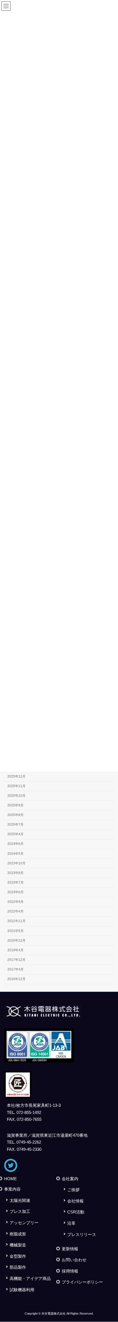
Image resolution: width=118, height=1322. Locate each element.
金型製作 (18, 1256)
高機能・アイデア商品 (30, 1278)
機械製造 (18, 1245)
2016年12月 (16, 979)
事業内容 (12, 1189)
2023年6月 (15, 892)
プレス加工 (20, 1211)
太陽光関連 (20, 1200)
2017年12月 (16, 960)
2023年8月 (15, 873)
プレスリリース (81, 1234)
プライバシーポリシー (82, 1282)
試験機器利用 (22, 1289)
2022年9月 (15, 902)
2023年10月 (16, 863)
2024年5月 (15, 853)
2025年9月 (15, 805)
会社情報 (75, 1201)
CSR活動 (75, 1212)
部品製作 (18, 1267)
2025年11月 (16, 786)
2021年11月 (16, 921)
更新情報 (70, 1248)
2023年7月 (15, 882)
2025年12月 (16, 776)
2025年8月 (15, 815)
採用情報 (70, 1271)
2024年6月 (15, 844)
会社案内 (70, 1178)
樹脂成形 (18, 1234)
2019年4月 (15, 950)
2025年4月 (15, 834)
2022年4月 (15, 911)
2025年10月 (16, 795)
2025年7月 (15, 824)
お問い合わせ (74, 1259)
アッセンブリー (24, 1222)
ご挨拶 (73, 1190)
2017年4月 (15, 969)
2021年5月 (15, 931)
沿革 (71, 1223)
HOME (10, 1178)
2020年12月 (16, 940)
